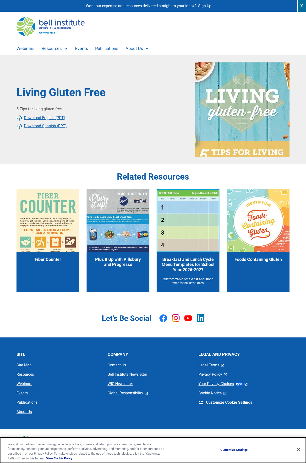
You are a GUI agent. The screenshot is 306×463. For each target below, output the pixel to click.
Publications (27, 402)
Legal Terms (211, 365)
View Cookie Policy (59, 458)
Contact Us (117, 365)
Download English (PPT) (44, 118)
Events (22, 393)
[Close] (298, 449)
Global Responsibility (128, 393)
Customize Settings (234, 450)
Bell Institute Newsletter (127, 374)
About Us (24, 411)
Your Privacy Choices (222, 383)
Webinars (24, 383)
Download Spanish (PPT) (45, 126)
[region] (153, 450)
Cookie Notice (212, 393)
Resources (25, 374)
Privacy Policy (212, 374)
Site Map (24, 365)
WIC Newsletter (120, 383)
